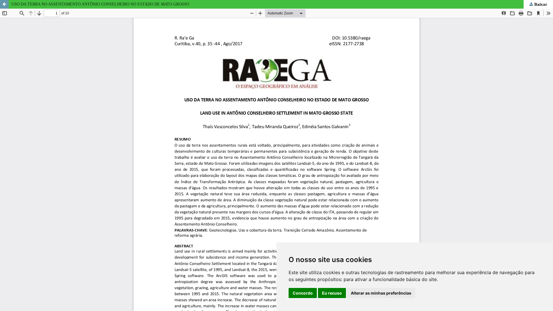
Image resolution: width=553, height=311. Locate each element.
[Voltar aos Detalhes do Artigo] (4, 4)
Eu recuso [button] (332, 293)
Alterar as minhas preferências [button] (381, 293)
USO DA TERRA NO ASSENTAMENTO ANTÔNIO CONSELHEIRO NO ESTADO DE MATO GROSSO (100, 4)
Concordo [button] (303, 293)
